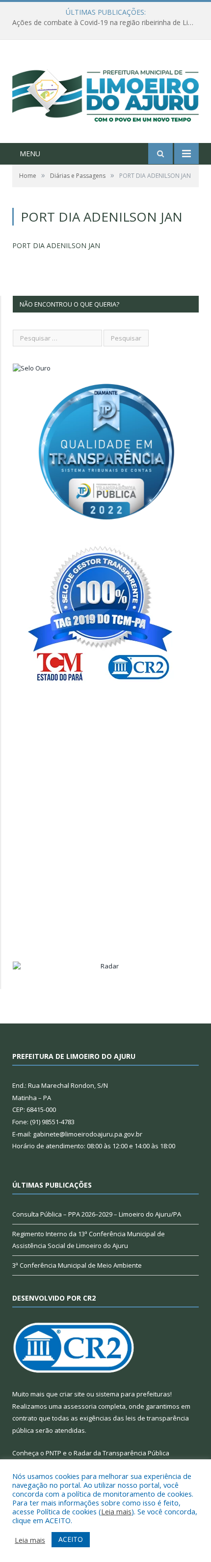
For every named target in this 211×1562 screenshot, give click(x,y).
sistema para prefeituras (133, 1394)
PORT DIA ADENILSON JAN (56, 245)
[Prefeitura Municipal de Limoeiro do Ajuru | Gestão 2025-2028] (105, 92)
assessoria (80, 1406)
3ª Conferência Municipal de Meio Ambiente (77, 1265)
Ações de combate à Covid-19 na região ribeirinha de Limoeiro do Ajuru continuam (108, 22)
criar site (72, 1394)
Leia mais (116, 1511)
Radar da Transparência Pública (121, 1452)
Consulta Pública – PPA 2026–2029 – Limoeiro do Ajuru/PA (96, 1214)
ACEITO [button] (70, 1539)
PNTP (53, 1452)
